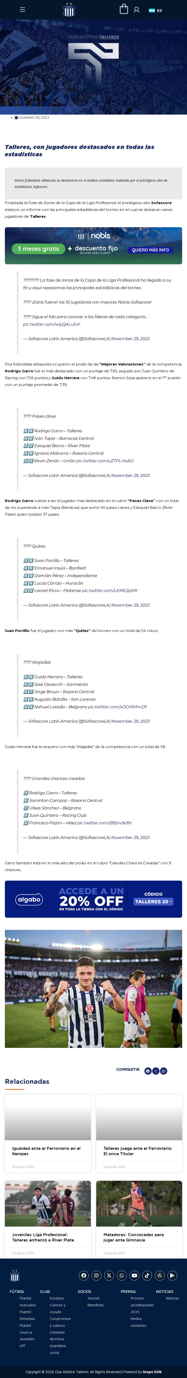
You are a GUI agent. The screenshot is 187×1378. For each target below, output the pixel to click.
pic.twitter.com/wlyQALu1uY (51, 324)
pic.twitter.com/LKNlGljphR (109, 590)
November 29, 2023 (130, 338)
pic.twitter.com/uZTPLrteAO (104, 460)
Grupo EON (152, 1372)
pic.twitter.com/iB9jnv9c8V (104, 822)
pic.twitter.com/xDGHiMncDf (117, 706)
